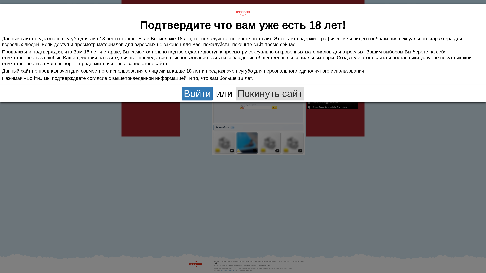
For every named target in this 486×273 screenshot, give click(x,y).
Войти (197, 93)
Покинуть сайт (269, 93)
